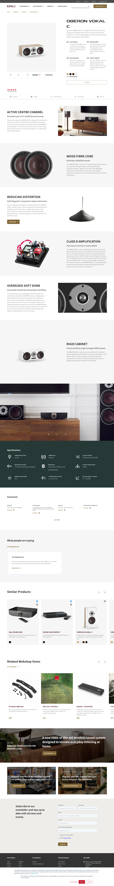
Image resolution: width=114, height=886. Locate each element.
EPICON (9, 866)
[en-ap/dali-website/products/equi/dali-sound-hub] (23, 615)
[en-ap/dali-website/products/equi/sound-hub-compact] (57, 615)
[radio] (68, 74)
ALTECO (20, 866)
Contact (60, 866)
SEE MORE (57, 520)
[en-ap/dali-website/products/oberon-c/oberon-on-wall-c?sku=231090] (81, 642)
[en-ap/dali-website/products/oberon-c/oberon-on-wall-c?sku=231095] (78, 642)
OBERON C (24, 11)
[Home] (11, 6)
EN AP (8, 11)
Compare (87, 82)
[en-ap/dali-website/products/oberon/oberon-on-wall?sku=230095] (112, 642)
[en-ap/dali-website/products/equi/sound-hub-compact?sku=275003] (44, 642)
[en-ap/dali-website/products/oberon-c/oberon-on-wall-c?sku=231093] (86, 642)
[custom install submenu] (43, 6)
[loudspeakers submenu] (29, 6)
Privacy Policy (34, 873)
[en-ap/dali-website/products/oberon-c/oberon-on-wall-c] (91, 615)
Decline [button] (89, 882)
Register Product (61, 863)
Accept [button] (81, 882)
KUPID (20, 863)
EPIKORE (9, 863)
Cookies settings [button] (74, 882)
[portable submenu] (54, 6)
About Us (35, 861)
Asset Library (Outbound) (38, 863)
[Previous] (99, 592)
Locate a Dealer (61, 861)
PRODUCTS (15, 11)
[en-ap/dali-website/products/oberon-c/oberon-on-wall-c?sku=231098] (83, 642)
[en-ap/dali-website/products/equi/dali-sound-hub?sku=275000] (10, 642)
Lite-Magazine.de (13, 547)
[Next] (105, 592)
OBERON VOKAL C (34, 12)
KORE (8, 861)
